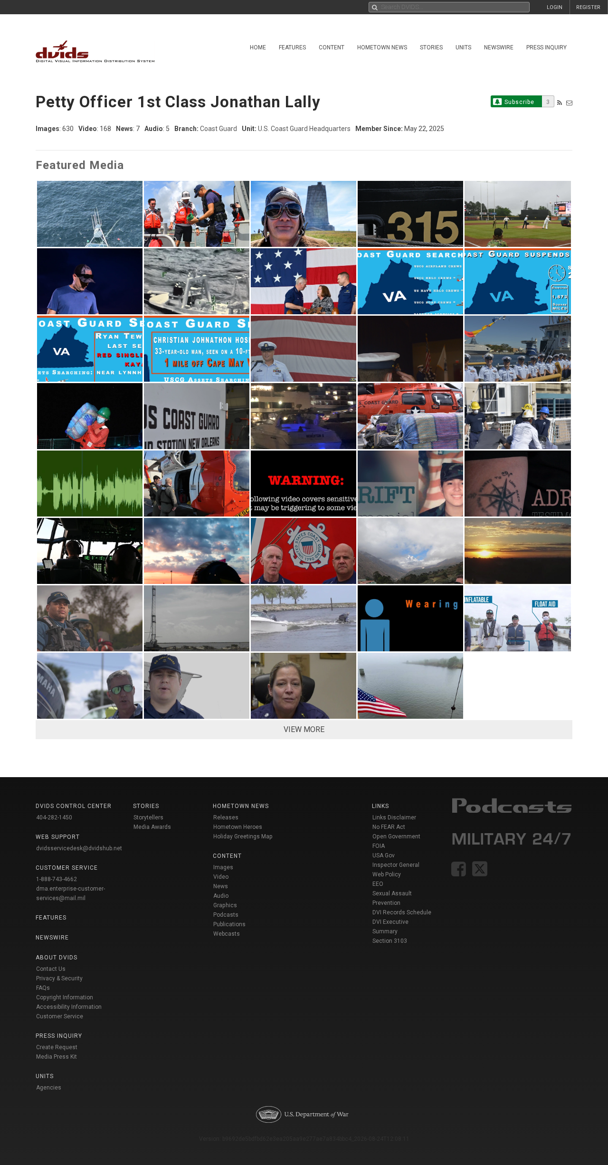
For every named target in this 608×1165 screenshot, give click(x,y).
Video (220, 877)
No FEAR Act (388, 827)
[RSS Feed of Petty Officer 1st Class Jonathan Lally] (559, 102)
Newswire (498, 47)
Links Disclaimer (394, 817)
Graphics (225, 905)
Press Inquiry (546, 47)
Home (258, 47)
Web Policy (386, 874)
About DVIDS (56, 957)
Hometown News (382, 47)
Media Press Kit (56, 1056)
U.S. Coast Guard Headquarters (304, 128)
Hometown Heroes (237, 827)
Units (463, 47)
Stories (431, 47)
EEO (377, 884)
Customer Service (59, 1016)
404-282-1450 (54, 817)
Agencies (48, 1087)
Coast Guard (218, 128)
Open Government (396, 836)
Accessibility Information (69, 1007)
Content (331, 47)
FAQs (43, 988)
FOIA (378, 846)
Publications (229, 924)
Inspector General (395, 865)
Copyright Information (64, 997)
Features (292, 47)
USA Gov (383, 855)
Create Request (56, 1047)
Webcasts (226, 933)
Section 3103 (389, 941)
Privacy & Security (59, 978)
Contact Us (51, 969)
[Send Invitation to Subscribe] (569, 102)
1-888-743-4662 (56, 879)
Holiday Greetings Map (243, 836)
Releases (225, 817)
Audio (220, 896)
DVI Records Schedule (401, 912)
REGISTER (588, 7)
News (220, 886)
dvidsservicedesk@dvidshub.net (79, 848)
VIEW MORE (304, 729)
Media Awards (152, 827)
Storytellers (148, 817)
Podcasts (225, 914)
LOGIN (554, 7)
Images (223, 867)
